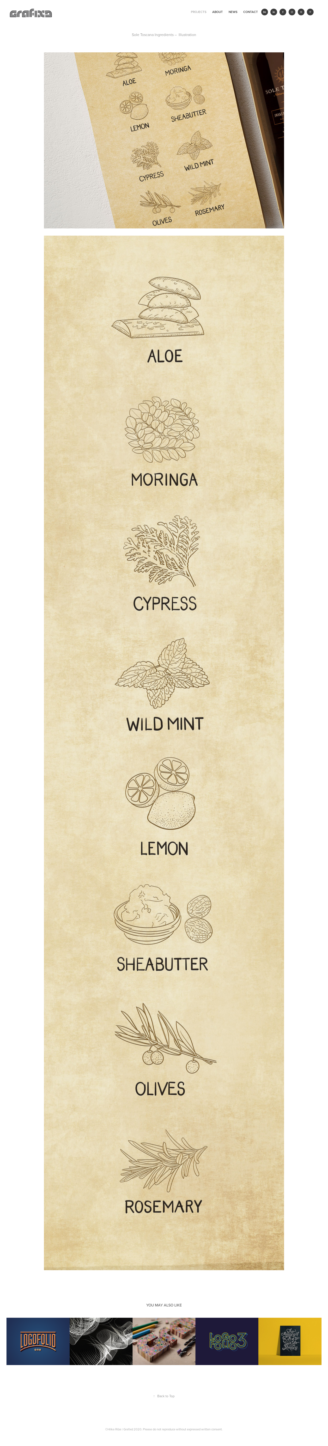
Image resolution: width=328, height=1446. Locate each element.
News (233, 12)
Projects (199, 12)
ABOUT (217, 12)
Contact (250, 12)
